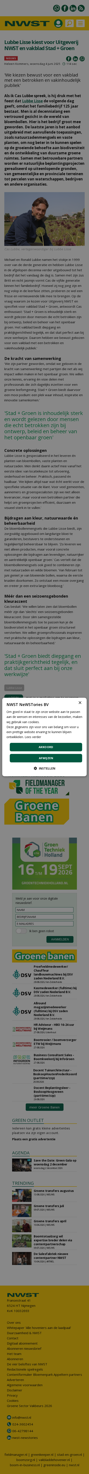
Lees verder (33, 737)
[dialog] (44, 737)
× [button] (79, 702)
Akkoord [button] (46, 747)
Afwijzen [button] (46, 758)
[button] (44, 768)
